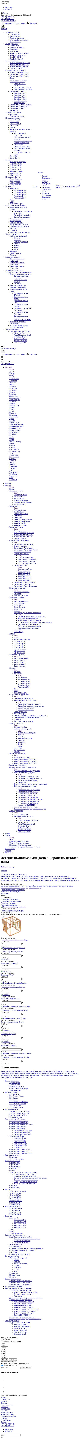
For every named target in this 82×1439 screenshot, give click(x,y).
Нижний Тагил (14, 428)
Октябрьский (14, 432)
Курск (11, 419)
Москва (12, 373)
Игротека (17, 672)
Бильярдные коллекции (30, 880)
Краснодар (13, 415)
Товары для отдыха (21, 814)
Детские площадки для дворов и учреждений (17, 886)
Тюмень (12, 464)
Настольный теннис (21, 601)
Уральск (12, 468)
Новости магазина (10, 1365)
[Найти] (2, 1437)
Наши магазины (7, 1405)
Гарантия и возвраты (8, 1416)
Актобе (12, 377)
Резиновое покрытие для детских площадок (25, 888)
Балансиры (5, 893)
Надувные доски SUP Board (28, 820)
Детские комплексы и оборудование (27, 771)
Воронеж (12, 394)
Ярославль (13, 480)
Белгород (12, 382)
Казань (11, 407)
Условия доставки (7, 1414)
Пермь (11, 440)
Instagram (8, 9)
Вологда (12, 392)
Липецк (12, 421)
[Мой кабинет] (2, 357)
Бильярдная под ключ (21, 757)
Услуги (12, 839)
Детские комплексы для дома (28, 776)
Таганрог (12, 461)
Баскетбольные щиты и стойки (29, 704)
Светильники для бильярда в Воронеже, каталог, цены (21, 1073)
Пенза (11, 438)
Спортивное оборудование (23, 698)
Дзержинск (13, 396)
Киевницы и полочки (21, 592)
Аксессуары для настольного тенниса (31, 616)
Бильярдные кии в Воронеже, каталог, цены (17, 1071)
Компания (4, 1397)
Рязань (11, 443)
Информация (5, 1409)
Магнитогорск (14, 422)
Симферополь (14, 451)
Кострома (12, 413)
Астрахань (13, 381)
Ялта (11, 478)
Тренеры (4, 1403)
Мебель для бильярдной (26, 733)
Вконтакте (9, 7)
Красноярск (13, 417)
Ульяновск (13, 466)
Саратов (12, 447)
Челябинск (13, 474)
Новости (4, 1401)
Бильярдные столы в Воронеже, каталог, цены (57, 1075)
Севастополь (14, 449)
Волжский (13, 390)
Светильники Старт (25, 569)
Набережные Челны (16, 424)
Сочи (11, 453)
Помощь (4, 1411)
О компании (5, 1399)
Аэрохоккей (22, 677)
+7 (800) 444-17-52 (7, 17)
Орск (11, 436)
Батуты (16, 637)
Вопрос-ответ (6, 1420)
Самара (12, 445)
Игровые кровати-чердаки (10, 892)
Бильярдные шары (20, 531)
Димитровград (14, 398)
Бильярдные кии (20, 510)
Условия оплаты (7, 1412)
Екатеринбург (14, 400)
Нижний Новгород (16, 426)
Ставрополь (13, 455)
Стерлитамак (14, 457)
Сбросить (13, 1359)
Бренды (3, 1422)
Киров (11, 411)
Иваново (12, 402)
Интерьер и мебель (20, 727)
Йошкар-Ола (14, 405)
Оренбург (12, 434)
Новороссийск (14, 430)
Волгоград (13, 388)
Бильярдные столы (20, 495)
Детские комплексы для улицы (29, 790)
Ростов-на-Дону (15, 442)
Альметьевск (14, 379)
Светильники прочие (25, 557)
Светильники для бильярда (23, 544)
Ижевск (12, 403)
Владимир (13, 386)
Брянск (12, 384)
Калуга (12, 409)
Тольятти (12, 462)
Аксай (11, 375)
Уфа (10, 470)
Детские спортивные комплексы (13, 890)
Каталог (12, 489)
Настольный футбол (21, 658)
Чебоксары (13, 472)
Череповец (13, 476)
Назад (11, 369)
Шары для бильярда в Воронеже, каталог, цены (22, 1075)
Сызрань (12, 459)
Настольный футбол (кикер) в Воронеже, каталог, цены (53, 1071)
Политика (4, 1407)
